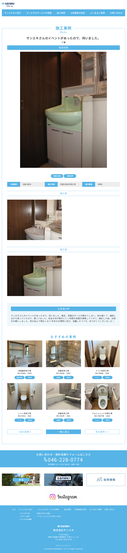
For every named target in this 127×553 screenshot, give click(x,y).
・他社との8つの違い (43, 513)
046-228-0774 (65, 459)
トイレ (97, 377)
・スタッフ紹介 (24, 516)
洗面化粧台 (57, 176)
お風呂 (58, 377)
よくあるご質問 (97, 12)
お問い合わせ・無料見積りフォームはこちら (63, 454)
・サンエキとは (24, 513)
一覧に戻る (63, 431)
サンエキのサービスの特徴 (39, 12)
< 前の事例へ (25, 431)
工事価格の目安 (77, 12)
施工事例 (61, 12)
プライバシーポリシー (63, 545)
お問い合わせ (116, 12)
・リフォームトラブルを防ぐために (48, 516)
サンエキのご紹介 (12, 12)
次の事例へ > (102, 431)
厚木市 (30, 377)
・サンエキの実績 (25, 519)
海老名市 (70, 176)
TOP (14, 509)
